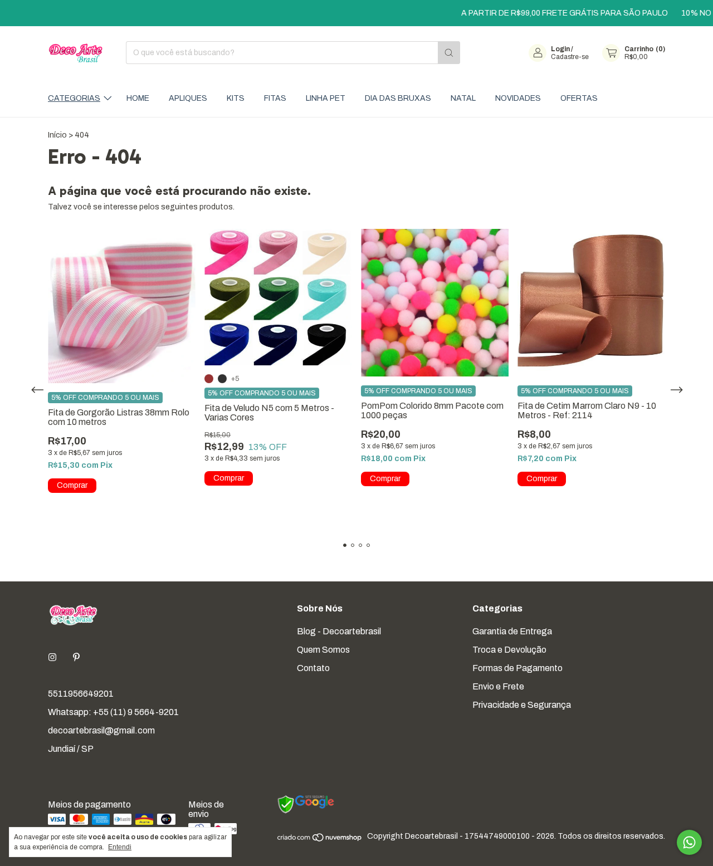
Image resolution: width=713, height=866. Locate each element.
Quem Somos (323, 649)
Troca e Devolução (509, 649)
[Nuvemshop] (320, 839)
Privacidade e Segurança (521, 705)
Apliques (188, 98)
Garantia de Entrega (512, 631)
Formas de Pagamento (517, 668)
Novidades (518, 98)
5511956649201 (81, 693)
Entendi (119, 847)
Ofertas (579, 98)
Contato (313, 668)
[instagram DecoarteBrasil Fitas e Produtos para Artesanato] (52, 657)
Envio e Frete (498, 686)
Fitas (275, 98)
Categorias (74, 98)
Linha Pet (325, 98)
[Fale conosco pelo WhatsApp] (689, 842)
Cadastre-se (570, 57)
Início (57, 135)
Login (560, 49)
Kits (236, 98)
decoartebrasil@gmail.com (101, 730)
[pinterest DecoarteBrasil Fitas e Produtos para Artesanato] (76, 657)
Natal (463, 98)
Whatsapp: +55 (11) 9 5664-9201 (113, 712)
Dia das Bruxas (398, 98)
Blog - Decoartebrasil (339, 631)
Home (137, 98)
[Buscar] (449, 52)
